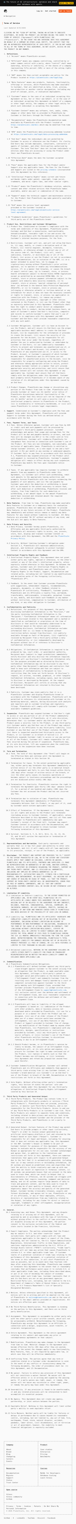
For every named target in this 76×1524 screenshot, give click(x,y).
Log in (40, 11)
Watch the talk (66, 3)
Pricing (43, 1454)
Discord (41, 1518)
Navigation (11, 16)
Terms (18, 1506)
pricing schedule (48, 170)
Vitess (9, 1494)
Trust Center (12, 1483)
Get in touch (65, 11)
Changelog (10, 1457)
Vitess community (14, 1497)
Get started (50, 11)
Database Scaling (48, 1475)
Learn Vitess (46, 1478)
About (8, 1449)
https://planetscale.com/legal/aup (46, 78)
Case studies (46, 1449)
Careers (9, 1459)
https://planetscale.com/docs (25, 125)
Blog (8, 1454)
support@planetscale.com (55, 990)
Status (9, 1480)
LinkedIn (21, 1518)
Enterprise (45, 1452)
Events (9, 1461)
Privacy (9, 1506)
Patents (37, 1506)
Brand (8, 1452)
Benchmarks (45, 1457)
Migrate (9, 1475)
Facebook (51, 1518)
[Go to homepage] (5, 11)
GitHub (9, 1499)
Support (9, 1478)
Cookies (27, 1506)
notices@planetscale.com (40, 1297)
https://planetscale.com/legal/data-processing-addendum (40, 134)
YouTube (31, 1518)
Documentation (12, 1473)
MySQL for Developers (50, 1473)
